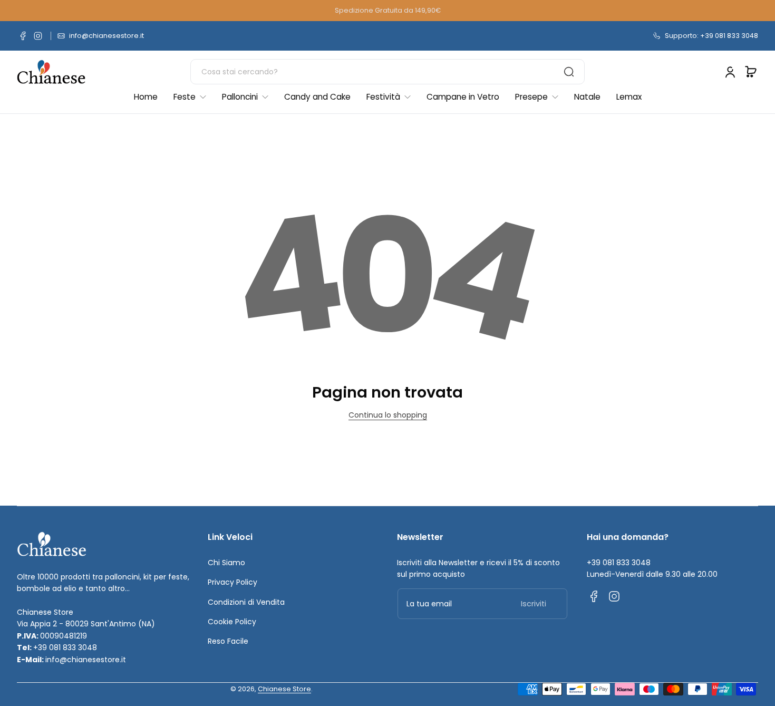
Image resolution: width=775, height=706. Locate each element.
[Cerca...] (568, 71)
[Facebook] (23, 36)
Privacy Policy (232, 582)
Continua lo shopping (387, 415)
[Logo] (51, 72)
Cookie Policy (232, 621)
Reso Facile (228, 641)
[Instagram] (38, 36)
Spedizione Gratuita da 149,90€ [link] (388, 10)
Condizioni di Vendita (246, 602)
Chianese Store (284, 688)
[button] (750, 71)
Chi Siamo (226, 562)
